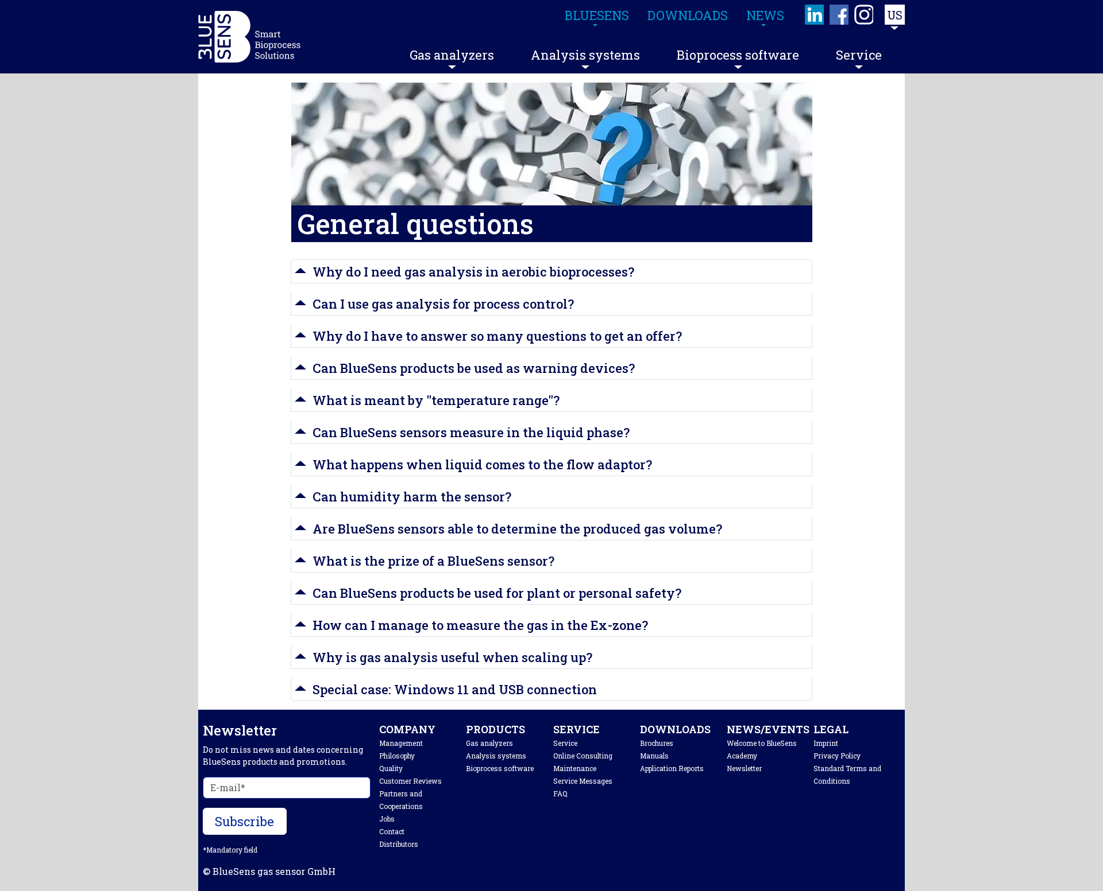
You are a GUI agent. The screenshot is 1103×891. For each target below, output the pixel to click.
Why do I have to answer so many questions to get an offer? (497, 336)
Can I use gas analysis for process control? (443, 303)
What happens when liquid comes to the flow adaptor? (482, 464)
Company (407, 729)
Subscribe (244, 821)
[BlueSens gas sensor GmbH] (249, 36)
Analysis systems (585, 54)
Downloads (675, 729)
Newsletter (744, 768)
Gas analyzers (452, 54)
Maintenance (574, 768)
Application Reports (672, 768)
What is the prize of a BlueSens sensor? (433, 561)
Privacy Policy (837, 755)
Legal (831, 729)
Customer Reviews (410, 780)
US (895, 14)
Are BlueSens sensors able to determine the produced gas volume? (517, 528)
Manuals (654, 755)
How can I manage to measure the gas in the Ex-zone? (480, 625)
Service (859, 54)
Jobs (387, 818)
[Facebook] (840, 15)
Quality (391, 768)
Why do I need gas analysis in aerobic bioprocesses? (473, 271)
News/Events (768, 729)
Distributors (398, 844)
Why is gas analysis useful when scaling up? (452, 657)
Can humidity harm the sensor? (412, 496)
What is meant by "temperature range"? (436, 400)
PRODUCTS (495, 729)
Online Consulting (582, 755)
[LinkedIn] (815, 15)
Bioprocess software (738, 54)
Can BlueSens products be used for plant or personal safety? (497, 593)
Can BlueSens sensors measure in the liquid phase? (471, 432)
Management (401, 743)
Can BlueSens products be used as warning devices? (474, 368)
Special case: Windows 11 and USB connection (455, 689)
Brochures (656, 743)
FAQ (560, 793)
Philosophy (397, 755)
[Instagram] (864, 15)
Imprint (825, 743)
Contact (391, 831)
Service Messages (582, 780)
